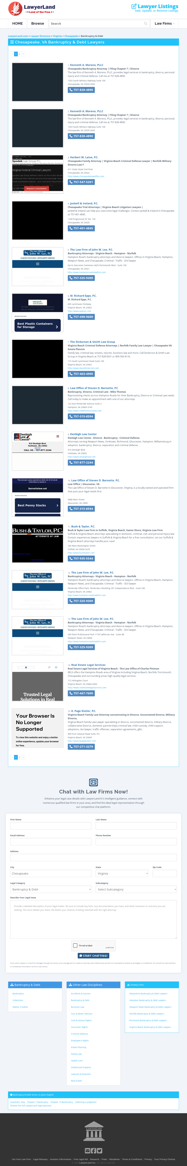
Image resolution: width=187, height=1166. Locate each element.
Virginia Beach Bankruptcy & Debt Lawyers (150, 1027)
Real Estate (76, 1080)
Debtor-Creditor (20, 1007)
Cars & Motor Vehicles (81, 1013)
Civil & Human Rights (81, 1020)
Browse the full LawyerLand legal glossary (30, 1105)
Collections (18, 1000)
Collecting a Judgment (85, 1102)
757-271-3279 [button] (83, 747)
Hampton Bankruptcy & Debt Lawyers (147, 1000)
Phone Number (103, 835)
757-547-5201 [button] (83, 182)
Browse (37, 23)
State (98, 867)
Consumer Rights (79, 1027)
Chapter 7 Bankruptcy (37, 1102)
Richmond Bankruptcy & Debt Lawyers (148, 1020)
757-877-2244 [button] (83, 462)
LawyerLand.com (18, 36)
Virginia (57, 36)
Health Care (77, 1060)
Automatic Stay (17, 1102)
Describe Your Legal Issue (23, 897)
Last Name (101, 819)
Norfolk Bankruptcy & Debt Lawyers (146, 1013)
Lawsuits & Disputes (81, 1074)
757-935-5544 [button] (83, 558)
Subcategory (102, 883)
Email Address (17, 835)
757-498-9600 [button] (83, 317)
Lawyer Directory (40, 36)
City (12, 867)
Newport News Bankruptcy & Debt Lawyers (150, 1007)
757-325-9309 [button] (83, 278)
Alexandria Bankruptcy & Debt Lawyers (148, 993)
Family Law (76, 1054)
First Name (15, 819)
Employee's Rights (80, 1040)
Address (14, 851)
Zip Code (157, 867)
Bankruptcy (18, 993)
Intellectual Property (81, 1067)
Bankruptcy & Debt (27, 985)
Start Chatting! (95, 955)
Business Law (77, 1007)
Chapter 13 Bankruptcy (61, 1102)
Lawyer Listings (157, 6)
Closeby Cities (137, 984)
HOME (17, 23)
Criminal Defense (79, 1033)
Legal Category (17, 883)
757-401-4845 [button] (83, 228)
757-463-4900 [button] (83, 374)
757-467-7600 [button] (83, 693)
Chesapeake (71, 36)
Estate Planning (78, 1047)
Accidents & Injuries (81, 993)
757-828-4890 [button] (83, 90)
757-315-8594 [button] (83, 416)
